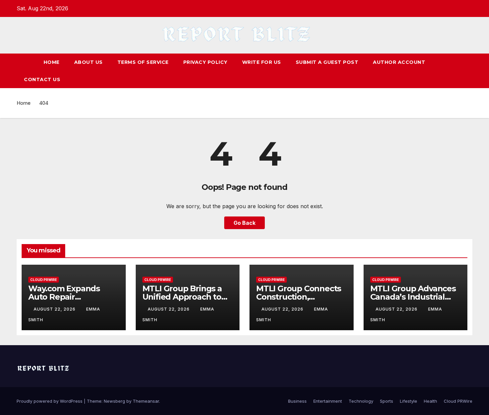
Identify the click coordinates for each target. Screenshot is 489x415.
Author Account (399, 62)
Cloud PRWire (43, 280)
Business (297, 401)
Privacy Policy (205, 62)
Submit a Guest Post (327, 62)
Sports (386, 401)
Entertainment (327, 401)
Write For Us (261, 62)
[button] (468, 71)
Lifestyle (408, 401)
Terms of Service (143, 62)
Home (52, 62)
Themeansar (146, 401)
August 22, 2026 (55, 309)
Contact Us (42, 79)
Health (430, 401)
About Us (88, 62)
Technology (361, 401)
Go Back (244, 222)
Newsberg (114, 401)
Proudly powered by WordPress (50, 401)
